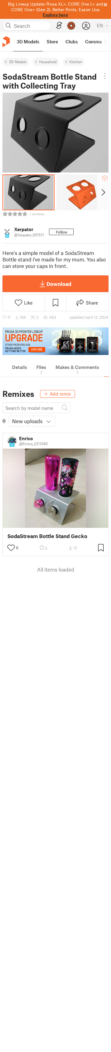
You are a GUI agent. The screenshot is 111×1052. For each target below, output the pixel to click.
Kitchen (75, 61)
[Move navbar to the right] (105, 42)
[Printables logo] (6, 41)
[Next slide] (103, 192)
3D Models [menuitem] (28, 41)
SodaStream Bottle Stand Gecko (47, 536)
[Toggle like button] (11, 547)
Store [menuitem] (52, 41)
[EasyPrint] (59, 25)
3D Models (18, 61)
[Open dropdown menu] (105, 76)
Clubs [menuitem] (71, 41)
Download (59, 284)
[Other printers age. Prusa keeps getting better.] (55, 341)
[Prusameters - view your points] (71, 26)
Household (48, 61)
